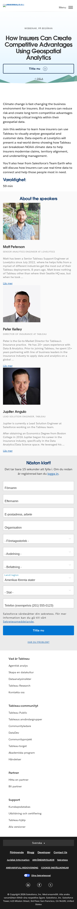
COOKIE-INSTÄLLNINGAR (55, 867)
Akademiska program (22, 752)
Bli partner (15, 786)
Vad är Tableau (19, 659)
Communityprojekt (20, 739)
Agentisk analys (18, 665)
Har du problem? (39, 642)
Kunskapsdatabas (19, 806)
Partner (14, 773)
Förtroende (17, 852)
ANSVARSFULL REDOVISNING (22, 867)
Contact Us (60, 852)
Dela (39, 78)
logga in (52, 474)
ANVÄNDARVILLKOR (43, 859)
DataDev (14, 732)
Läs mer (8, 283)
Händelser (15, 759)
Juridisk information (18, 859)
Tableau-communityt (23, 706)
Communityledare (20, 726)
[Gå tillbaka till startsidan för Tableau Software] (16, 4)
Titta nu (34, 69)
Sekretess (62, 859)
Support (14, 800)
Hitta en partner (18, 779)
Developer (44, 852)
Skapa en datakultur (21, 672)
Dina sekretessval (41, 875)
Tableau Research (19, 685)
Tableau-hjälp (17, 820)
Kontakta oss (16, 692)
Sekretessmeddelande (18, 621)
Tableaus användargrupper (25, 719)
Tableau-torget (18, 746)
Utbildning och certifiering (25, 813)
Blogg (30, 852)
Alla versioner (17, 826)
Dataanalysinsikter (20, 679)
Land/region (11, 575)
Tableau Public (18, 712)
